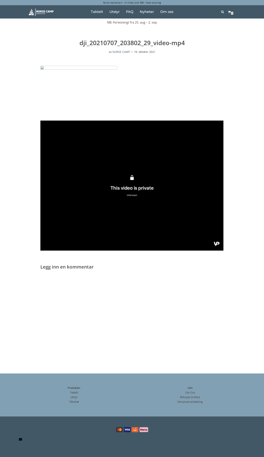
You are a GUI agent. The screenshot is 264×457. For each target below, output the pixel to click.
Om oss (166, 12)
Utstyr (114, 12)
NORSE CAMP (121, 52)
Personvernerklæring (190, 402)
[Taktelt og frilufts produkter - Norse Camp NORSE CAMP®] (41, 12)
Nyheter (147, 12)
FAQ (129, 12)
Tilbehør (74, 402)
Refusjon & (187, 397)
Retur (197, 397)
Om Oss (190, 392)
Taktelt (97, 12)
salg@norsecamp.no (37, 440)
